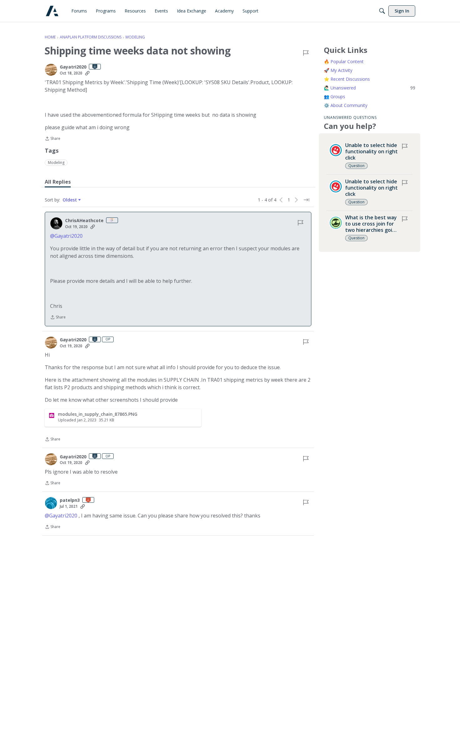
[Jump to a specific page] (306, 200)
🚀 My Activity (338, 70)
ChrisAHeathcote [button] (84, 220)
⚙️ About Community (345, 105)
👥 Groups (334, 96)
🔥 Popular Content (344, 61)
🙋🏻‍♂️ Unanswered (369, 88)
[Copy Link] (87, 73)
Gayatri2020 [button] (73, 67)
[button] (51, 70)
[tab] (57, 181)
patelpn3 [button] (70, 500)
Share (52, 139)
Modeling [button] (56, 162)
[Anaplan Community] (52, 11)
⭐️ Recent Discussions (347, 79)
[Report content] (305, 53)
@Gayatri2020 (66, 235)
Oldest (70, 200)
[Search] (382, 11)
